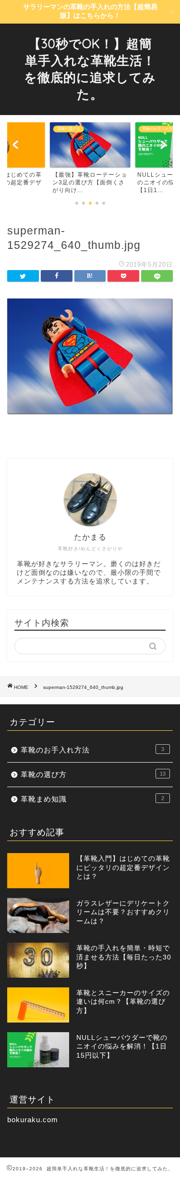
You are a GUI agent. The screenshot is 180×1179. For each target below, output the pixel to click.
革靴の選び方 (93, 774)
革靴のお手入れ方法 (92, 750)
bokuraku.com (32, 1119)
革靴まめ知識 (92, 799)
